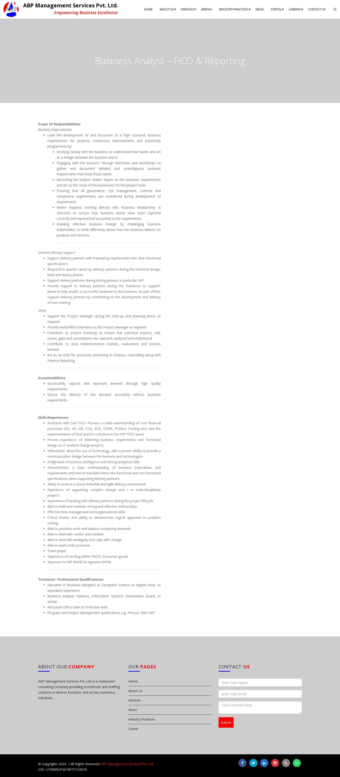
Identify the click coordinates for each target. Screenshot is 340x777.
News (132, 710)
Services (134, 700)
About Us (135, 691)
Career (133, 729)
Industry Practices (141, 719)
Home (133, 681)
